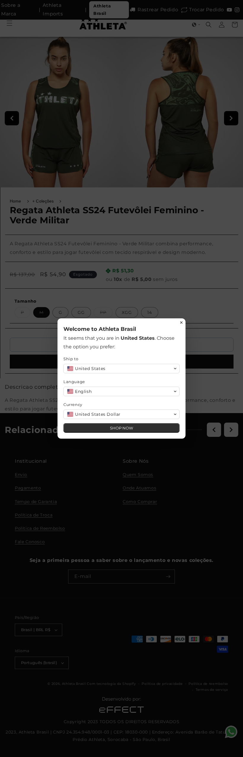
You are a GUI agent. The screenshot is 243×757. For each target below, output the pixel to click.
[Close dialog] (181, 322)
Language (74, 381)
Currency (72, 404)
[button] (121, 368)
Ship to (70, 358)
